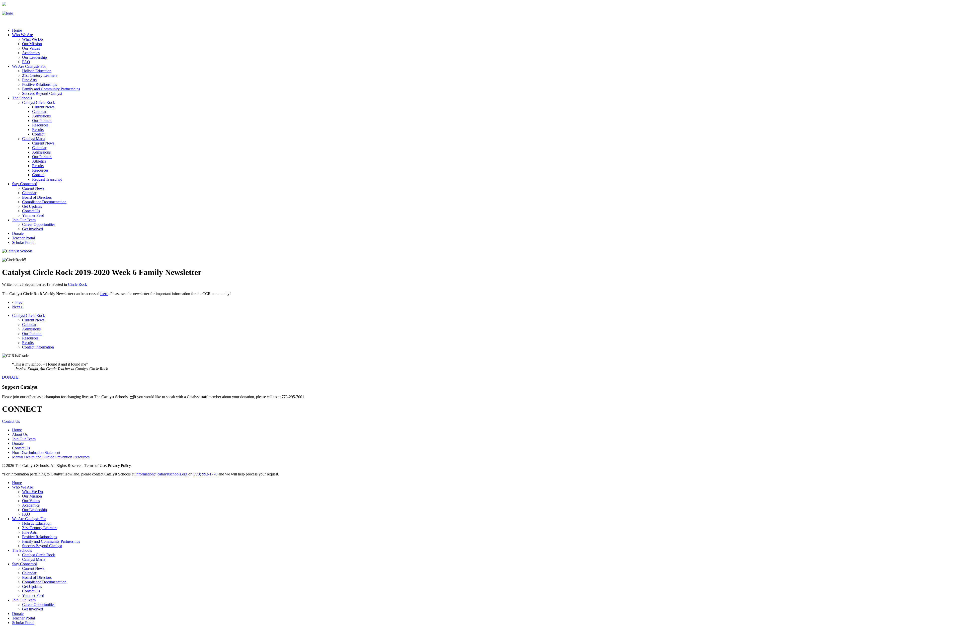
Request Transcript (47, 179)
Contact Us (31, 211)
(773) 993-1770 (205, 474)
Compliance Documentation (44, 202)
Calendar (39, 111)
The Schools (22, 98)
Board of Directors (37, 197)
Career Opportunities (38, 224)
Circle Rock (77, 284)
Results (38, 129)
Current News (43, 107)
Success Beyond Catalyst (42, 93)
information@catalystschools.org (161, 474)
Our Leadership (34, 57)
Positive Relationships (39, 84)
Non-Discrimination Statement (36, 452)
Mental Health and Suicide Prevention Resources (51, 457)
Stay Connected (24, 184)
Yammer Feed (33, 215)
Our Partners (42, 120)
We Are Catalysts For (29, 66)
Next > (17, 307)
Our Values (31, 48)
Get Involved (32, 229)
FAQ (26, 62)
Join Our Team (24, 220)
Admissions (41, 116)
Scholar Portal (23, 242)
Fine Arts (29, 80)
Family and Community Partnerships (51, 89)
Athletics (39, 161)
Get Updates (32, 206)
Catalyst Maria (33, 138)
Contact (38, 134)
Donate (18, 233)
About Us (20, 434)
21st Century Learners (39, 75)
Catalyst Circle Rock (38, 102)
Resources (40, 125)
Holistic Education (36, 71)
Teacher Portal (23, 238)
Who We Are (22, 35)
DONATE (10, 377)
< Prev (17, 302)
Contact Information (38, 347)
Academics (31, 53)
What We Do (32, 39)
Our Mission (32, 44)
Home (17, 430)
